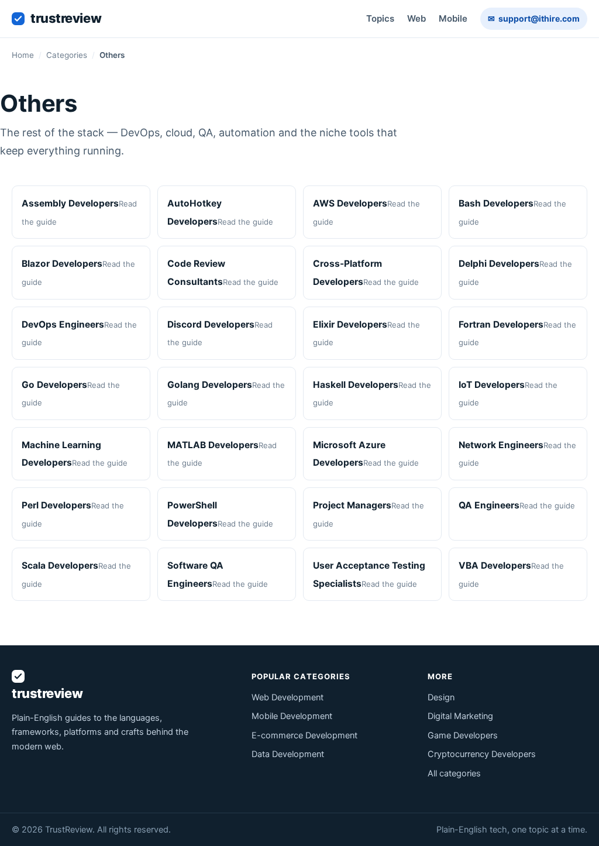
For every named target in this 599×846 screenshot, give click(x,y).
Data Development (288, 754)
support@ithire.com (534, 18)
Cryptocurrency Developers (482, 754)
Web (416, 18)
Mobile (453, 18)
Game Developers (463, 735)
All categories (454, 773)
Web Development (287, 697)
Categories (66, 55)
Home (23, 55)
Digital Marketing (460, 716)
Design (441, 697)
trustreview (65, 18)
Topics (380, 18)
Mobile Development (292, 716)
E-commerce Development (304, 735)
